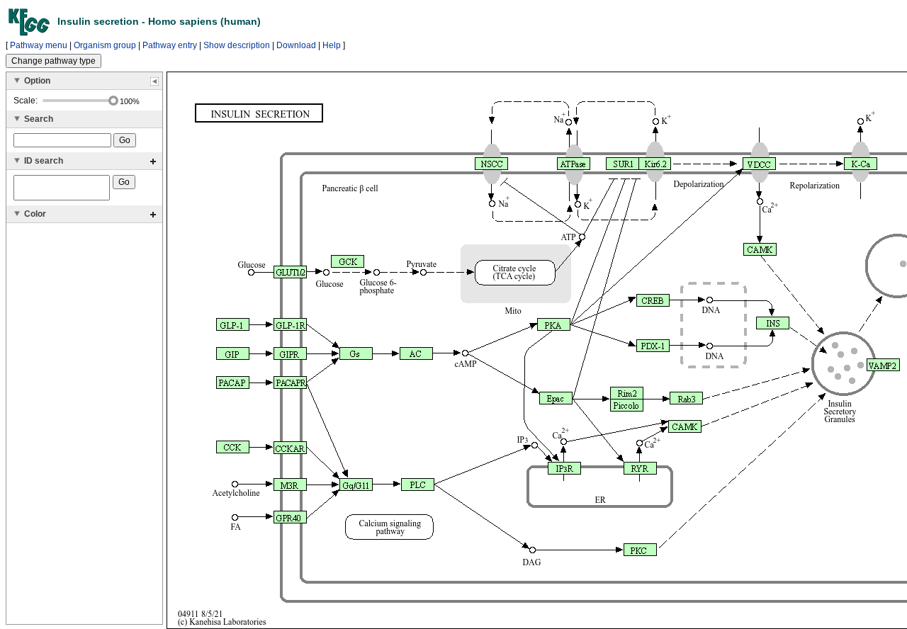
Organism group (105, 45)
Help (331, 45)
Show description (236, 45)
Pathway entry (169, 45)
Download (296, 45)
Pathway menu (38, 45)
